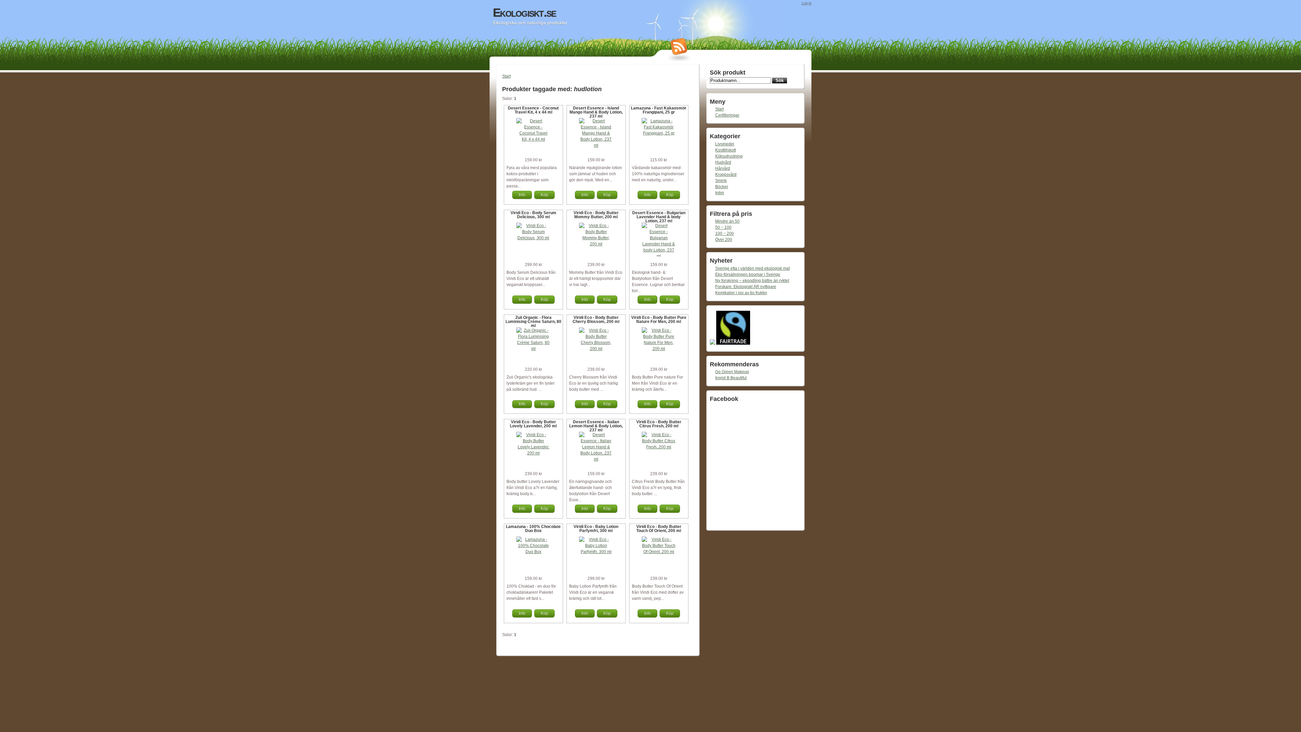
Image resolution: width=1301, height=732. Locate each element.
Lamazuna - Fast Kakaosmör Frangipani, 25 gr (658, 110)
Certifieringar (727, 115)
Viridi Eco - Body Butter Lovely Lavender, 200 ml (533, 424)
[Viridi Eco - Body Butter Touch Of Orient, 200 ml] (659, 551)
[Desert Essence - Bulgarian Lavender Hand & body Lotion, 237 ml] (659, 256)
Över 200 (723, 239)
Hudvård (723, 162)
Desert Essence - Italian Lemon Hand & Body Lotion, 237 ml (596, 426)
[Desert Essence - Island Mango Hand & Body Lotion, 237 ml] (596, 145)
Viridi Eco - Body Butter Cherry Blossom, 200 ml (596, 319)
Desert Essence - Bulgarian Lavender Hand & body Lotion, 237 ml (658, 216)
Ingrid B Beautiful (731, 377)
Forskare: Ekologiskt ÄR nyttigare (745, 286)
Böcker (721, 186)
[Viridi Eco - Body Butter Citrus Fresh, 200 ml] (659, 447)
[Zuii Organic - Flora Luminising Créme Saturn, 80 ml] (533, 348)
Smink (721, 180)
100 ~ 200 (724, 233)
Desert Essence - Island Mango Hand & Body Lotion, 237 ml (596, 112)
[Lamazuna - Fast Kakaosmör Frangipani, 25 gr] (659, 133)
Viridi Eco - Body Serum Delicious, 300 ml (533, 214)
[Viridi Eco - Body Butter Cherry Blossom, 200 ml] (596, 348)
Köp (544, 194)
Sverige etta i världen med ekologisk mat (752, 268)
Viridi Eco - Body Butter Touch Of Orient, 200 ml (658, 528)
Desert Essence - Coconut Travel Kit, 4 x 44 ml (533, 110)
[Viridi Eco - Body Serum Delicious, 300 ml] (533, 238)
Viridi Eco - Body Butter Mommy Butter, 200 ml (596, 214)
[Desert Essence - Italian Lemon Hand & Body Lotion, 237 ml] (596, 459)
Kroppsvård (726, 174)
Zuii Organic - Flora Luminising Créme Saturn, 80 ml (533, 321)
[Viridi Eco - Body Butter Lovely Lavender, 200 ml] (533, 453)
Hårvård (722, 168)
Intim (719, 192)
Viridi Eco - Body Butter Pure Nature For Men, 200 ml (658, 319)
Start (506, 76)
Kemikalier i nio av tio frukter (741, 292)
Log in (806, 3)
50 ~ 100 (723, 227)
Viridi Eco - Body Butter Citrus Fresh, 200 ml (658, 424)
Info (522, 194)
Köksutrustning (729, 156)
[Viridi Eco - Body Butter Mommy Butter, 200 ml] (596, 244)
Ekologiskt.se (524, 12)
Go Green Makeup (732, 371)
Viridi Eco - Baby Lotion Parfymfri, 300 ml (596, 528)
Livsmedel (724, 144)
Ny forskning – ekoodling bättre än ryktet (752, 280)
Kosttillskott (725, 150)
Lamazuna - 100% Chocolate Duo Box (533, 528)
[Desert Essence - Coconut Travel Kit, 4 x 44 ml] (533, 139)
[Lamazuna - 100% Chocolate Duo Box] (533, 551)
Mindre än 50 (727, 221)
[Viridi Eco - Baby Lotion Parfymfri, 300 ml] (596, 551)
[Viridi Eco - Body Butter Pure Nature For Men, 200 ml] (659, 348)
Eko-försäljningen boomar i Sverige (747, 274)
